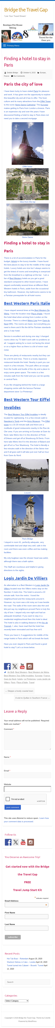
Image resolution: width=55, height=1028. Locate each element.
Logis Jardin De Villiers (26, 578)
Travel (31, 682)
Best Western (16, 278)
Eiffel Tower (45, 101)
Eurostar (44, 105)
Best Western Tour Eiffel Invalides (23, 414)
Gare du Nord (10, 679)
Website (7, 784)
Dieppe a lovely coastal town (19, 691)
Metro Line (32, 320)
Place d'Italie (22, 682)
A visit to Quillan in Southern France (32, 698)
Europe (43, 73)
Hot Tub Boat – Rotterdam (17, 959)
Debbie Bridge (12, 73)
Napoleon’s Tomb (11, 421)
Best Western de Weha (38, 672)
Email (7, 771)
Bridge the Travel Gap (26, 9)
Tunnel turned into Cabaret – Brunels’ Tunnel (25, 965)
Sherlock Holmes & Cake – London (21, 962)
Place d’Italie (36, 314)
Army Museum (33, 421)
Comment (9, 729)
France (6, 76)
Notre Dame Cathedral (25, 105)
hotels (20, 679)
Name (7, 757)
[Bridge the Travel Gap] (7, 666)
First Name (10, 912)
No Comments (19, 76)
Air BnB (10, 672)
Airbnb (14, 261)
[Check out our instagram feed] (29, 666)
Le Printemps (30, 679)
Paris (36, 91)
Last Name (10, 924)
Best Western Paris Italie (27, 303)
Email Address (26, 901)
